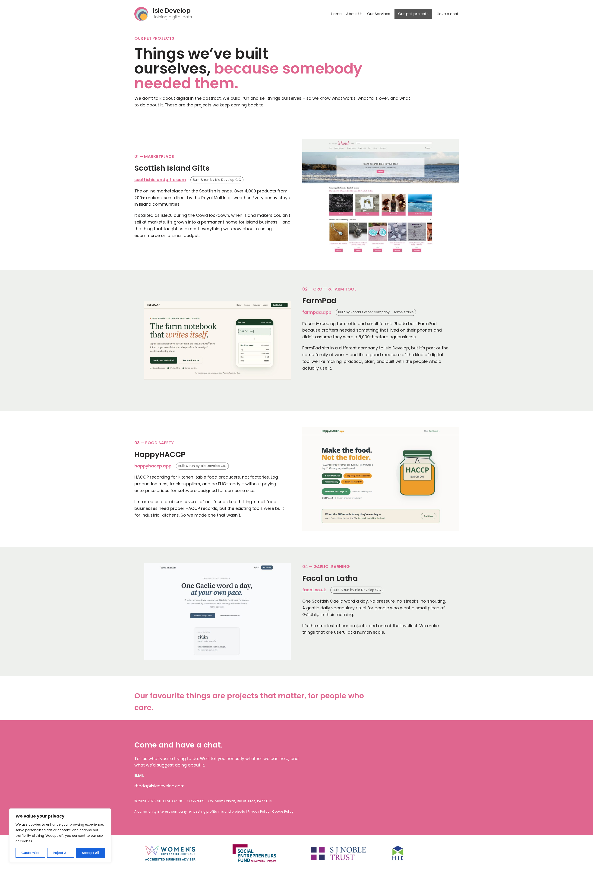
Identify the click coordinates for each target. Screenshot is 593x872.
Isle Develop (171, 10)
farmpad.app (316, 312)
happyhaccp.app (152, 466)
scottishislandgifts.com (160, 179)
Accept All (90, 852)
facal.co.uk (314, 590)
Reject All (60, 852)
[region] (60, 835)
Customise (30, 852)
